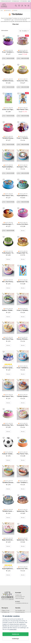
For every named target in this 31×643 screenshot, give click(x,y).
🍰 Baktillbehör (7, 10)
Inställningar (15, 638)
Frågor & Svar (5, 610)
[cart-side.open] (25, 5)
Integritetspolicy (20, 612)
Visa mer (15, 24)
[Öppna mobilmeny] (28, 5)
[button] (29, 1)
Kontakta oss (5, 612)
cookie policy (13, 629)
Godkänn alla (15, 634)
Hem (2, 10)
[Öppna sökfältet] (15, 5)
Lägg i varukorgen (8, 58)
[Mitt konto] (22, 5)
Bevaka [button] (23, 230)
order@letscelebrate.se (21, 603)
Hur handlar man (20, 610)
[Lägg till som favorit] (19, 5)
